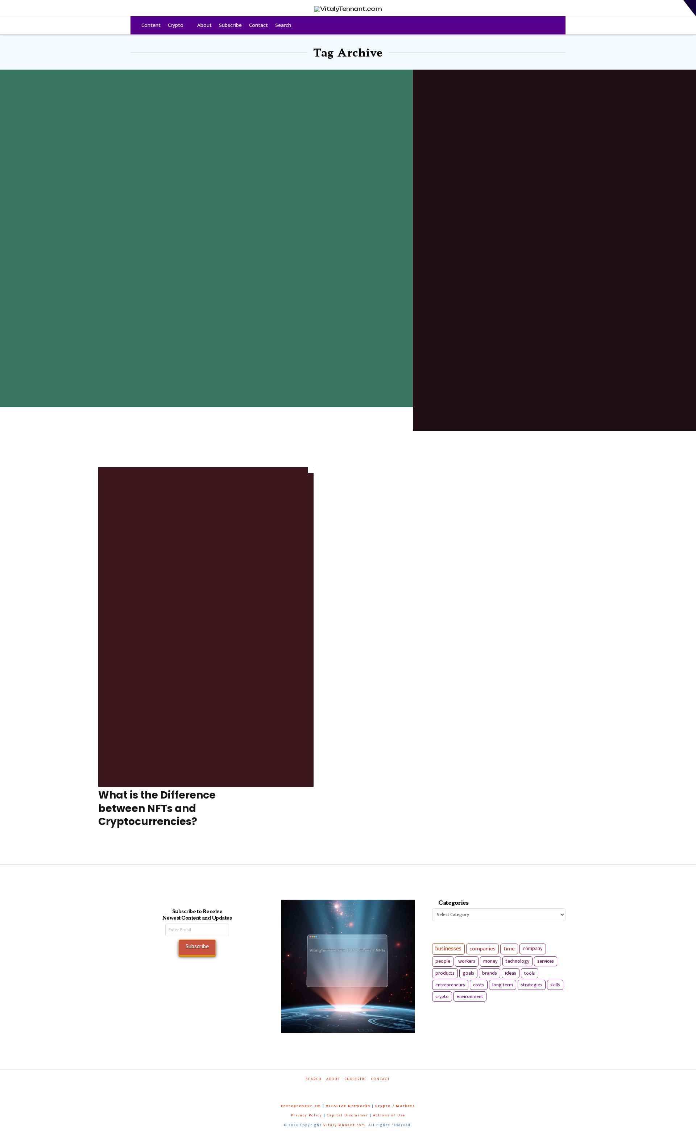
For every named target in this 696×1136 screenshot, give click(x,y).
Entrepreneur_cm (301, 1106)
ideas (510, 973)
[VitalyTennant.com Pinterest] (357, 1089)
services (545, 961)
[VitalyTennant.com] (134, 25)
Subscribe (230, 25)
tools (529, 973)
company (533, 948)
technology (517, 961)
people (442, 961)
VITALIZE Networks (348, 1106)
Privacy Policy (306, 1115)
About (204, 25)
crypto (442, 996)
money (490, 961)
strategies (531, 985)
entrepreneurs (450, 985)
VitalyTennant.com (344, 1125)
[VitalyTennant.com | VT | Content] (374, 1089)
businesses (448, 949)
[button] (689, 8)
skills (555, 985)
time (509, 948)
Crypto (175, 25)
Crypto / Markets (395, 1106)
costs (478, 985)
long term (502, 985)
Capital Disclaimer (347, 1115)
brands (489, 973)
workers (466, 961)
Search (283, 25)
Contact (258, 25)
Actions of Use (389, 1115)
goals (468, 973)
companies (482, 948)
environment (470, 996)
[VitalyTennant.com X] (341, 1089)
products (445, 973)
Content (151, 25)
